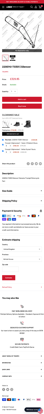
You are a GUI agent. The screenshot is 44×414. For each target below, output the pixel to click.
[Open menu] (3, 7)
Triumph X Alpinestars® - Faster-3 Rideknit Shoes (21, 143)
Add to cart (22, 99)
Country (5, 244)
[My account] (36, 7)
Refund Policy (7, 287)
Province (5, 254)
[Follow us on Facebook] (3, 389)
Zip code (5, 264)
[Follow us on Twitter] (7, 389)
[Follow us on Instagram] (11, 389)
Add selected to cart (13, 134)
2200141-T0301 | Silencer (16, 140)
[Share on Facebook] (28, 163)
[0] (40, 7)
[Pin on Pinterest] (32, 163)
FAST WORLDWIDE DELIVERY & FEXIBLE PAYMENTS (22, 2)
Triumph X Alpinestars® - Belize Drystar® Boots (20, 149)
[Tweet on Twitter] (36, 163)
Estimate (8, 278)
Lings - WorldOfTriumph (9, 409)
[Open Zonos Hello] (39, 410)
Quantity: (5, 91)
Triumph (5, 72)
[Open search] (31, 7)
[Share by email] (40, 163)
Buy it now (22, 106)
